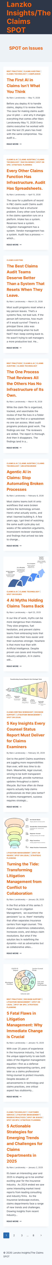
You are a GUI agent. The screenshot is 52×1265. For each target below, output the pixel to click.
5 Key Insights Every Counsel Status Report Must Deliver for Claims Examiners (26, 735)
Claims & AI (12, 159)
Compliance (34, 74)
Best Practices (14, 71)
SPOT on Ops (20, 1005)
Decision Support (32, 999)
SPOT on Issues (14, 594)
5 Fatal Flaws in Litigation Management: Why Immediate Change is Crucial (25, 1025)
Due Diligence (28, 162)
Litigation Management (29, 715)
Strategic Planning (22, 165)
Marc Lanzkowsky (17, 98)
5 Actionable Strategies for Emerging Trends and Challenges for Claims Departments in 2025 (24, 1144)
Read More (14, 144)
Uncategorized (28, 466)
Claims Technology (17, 74)
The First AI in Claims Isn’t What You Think (23, 85)
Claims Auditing (32, 71)
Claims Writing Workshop (20, 712)
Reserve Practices (16, 1117)
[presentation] (26, 571)
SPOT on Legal (14, 717)
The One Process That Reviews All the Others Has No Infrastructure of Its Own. (25, 383)
